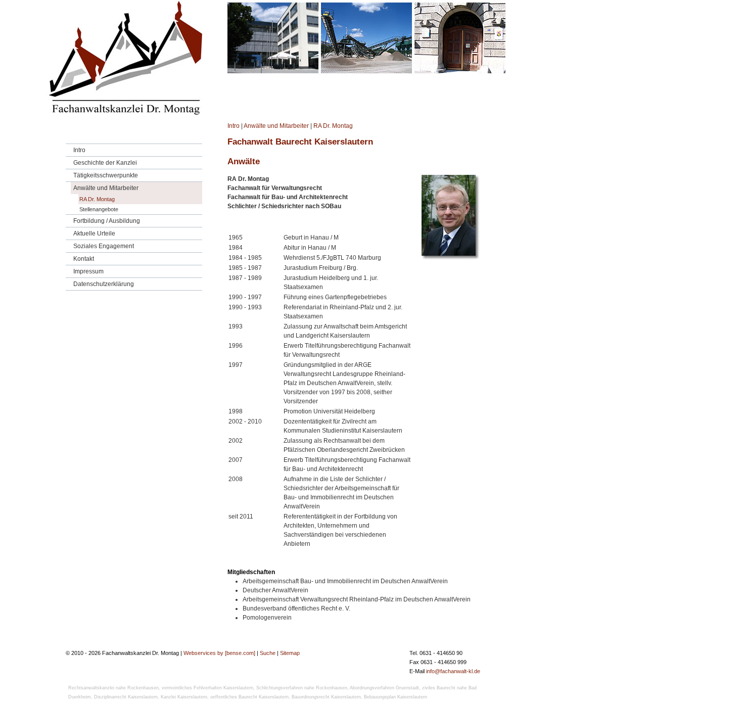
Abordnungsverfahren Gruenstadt (384, 687)
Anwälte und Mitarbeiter (276, 125)
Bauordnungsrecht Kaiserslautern (326, 696)
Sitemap (290, 653)
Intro (233, 125)
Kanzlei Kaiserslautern (184, 696)
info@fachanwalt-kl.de (453, 671)
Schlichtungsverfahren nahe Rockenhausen (301, 687)
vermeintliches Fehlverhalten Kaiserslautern (207, 687)
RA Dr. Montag (333, 125)
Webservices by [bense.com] (219, 653)
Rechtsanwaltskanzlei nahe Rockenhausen (113, 687)
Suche (267, 653)
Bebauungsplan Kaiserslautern (395, 696)
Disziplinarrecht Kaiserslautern (126, 696)
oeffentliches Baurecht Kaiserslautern (249, 696)
